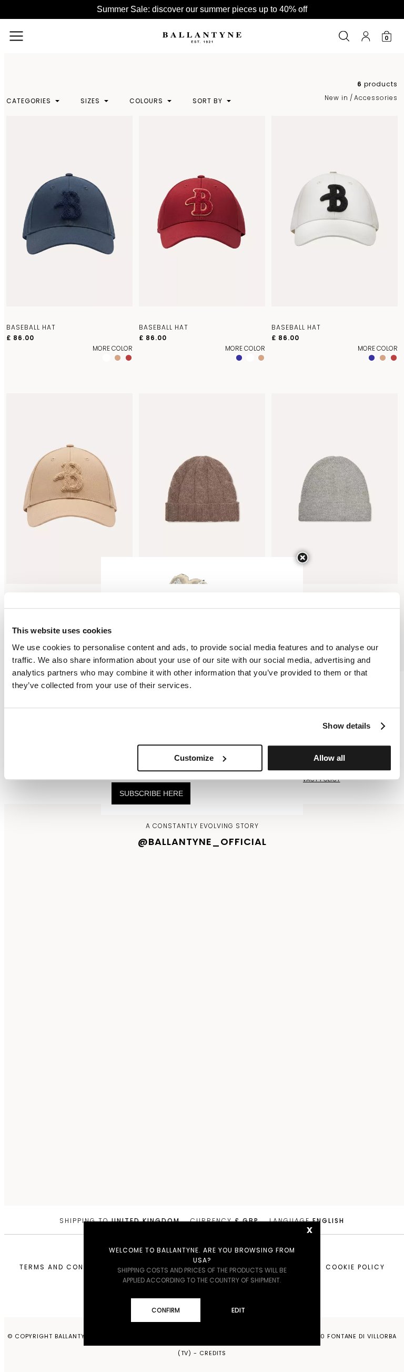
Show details (346, 725)
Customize (194, 757)
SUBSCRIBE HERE (151, 793)
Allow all (329, 757)
